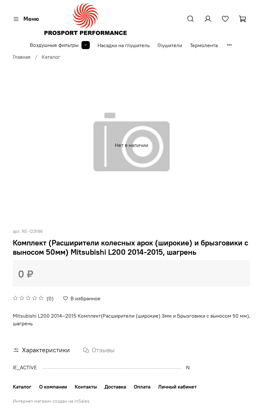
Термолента (204, 45)
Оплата (142, 386)
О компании (53, 386)
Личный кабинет (177, 386)
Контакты (86, 386)
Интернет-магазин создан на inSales (51, 401)
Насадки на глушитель (124, 45)
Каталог (51, 57)
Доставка (115, 386)
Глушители (169, 45)
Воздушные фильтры (54, 45)
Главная (21, 57)
